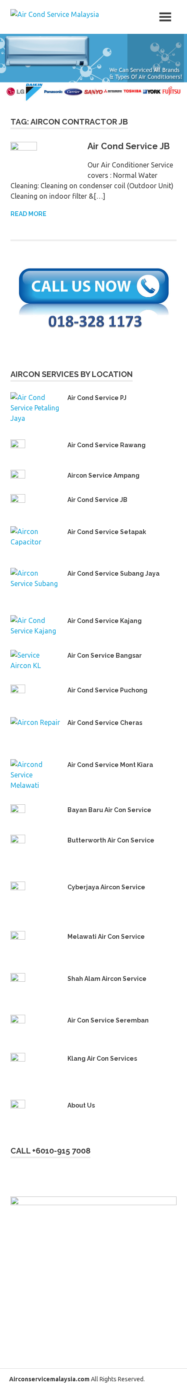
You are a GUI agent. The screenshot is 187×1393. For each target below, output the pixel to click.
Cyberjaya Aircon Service (106, 887)
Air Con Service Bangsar (104, 655)
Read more (28, 213)
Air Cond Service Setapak (106, 531)
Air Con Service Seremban (108, 1020)
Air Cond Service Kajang (104, 620)
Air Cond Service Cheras (104, 722)
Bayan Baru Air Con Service (109, 809)
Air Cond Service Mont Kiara (110, 764)
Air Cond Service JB (128, 146)
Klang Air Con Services (102, 1058)
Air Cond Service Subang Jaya (113, 573)
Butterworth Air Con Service (110, 840)
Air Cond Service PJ (97, 397)
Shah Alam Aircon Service (107, 978)
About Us (81, 1105)
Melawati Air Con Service (106, 936)
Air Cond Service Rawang (106, 445)
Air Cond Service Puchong (107, 690)
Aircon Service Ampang (103, 475)
